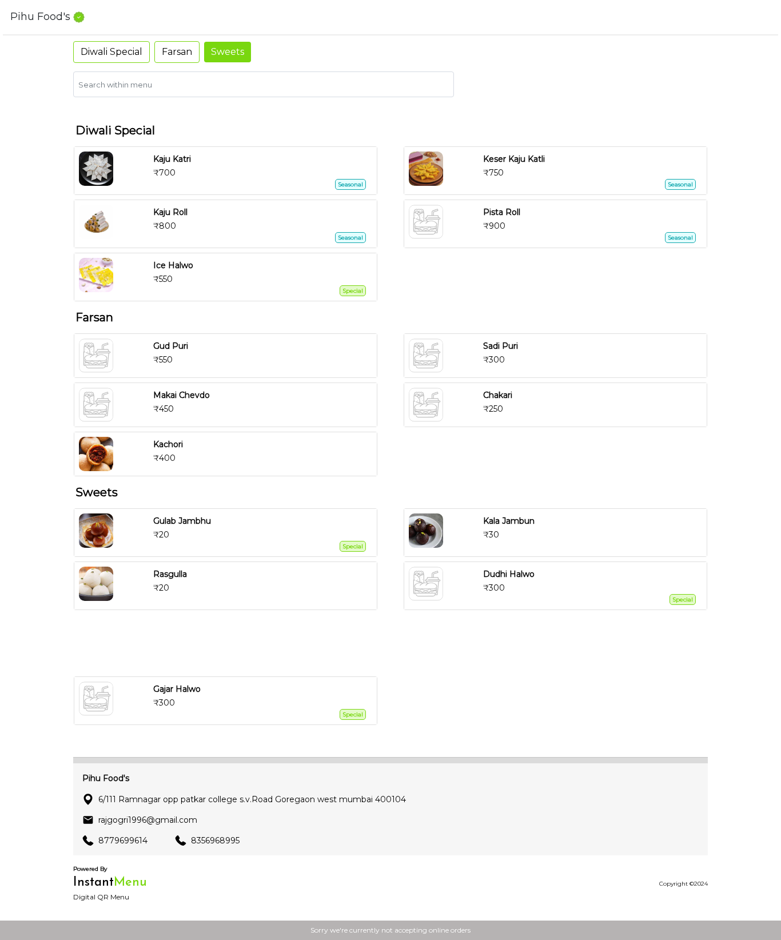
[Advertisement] (395, 643)
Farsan (177, 51)
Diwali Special (111, 51)
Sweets (227, 51)
